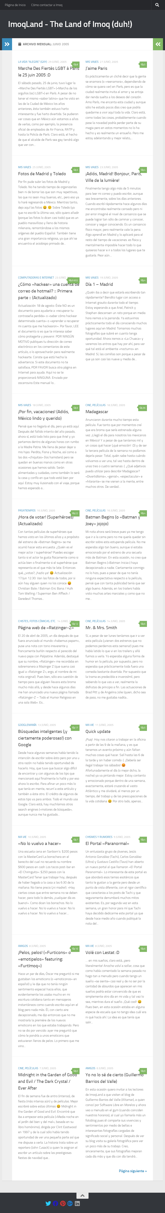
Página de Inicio (15, 5)
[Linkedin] (77, 1203)
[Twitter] (48, 1203)
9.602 (75, 280)
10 (76, 948)
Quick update (98, 731)
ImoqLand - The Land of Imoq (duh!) (70, 24)
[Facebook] (55, 1203)
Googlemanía (27, 725)
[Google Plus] (70, 1203)
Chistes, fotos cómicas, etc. (37, 621)
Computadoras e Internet (36, 277)
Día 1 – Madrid (99, 284)
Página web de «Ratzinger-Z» (46, 627)
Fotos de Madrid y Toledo (42, 173)
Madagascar (97, 411)
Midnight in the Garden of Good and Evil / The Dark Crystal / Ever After (47, 1081)
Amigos (23, 946)
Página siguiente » (133, 1171)
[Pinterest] (63, 1203)
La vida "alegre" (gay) (32, 62)
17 (76, 727)
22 (76, 513)
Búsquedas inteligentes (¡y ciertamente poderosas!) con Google (45, 738)
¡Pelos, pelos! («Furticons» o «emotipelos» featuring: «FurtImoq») (44, 959)
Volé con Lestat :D (102, 952)
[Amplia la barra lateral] (7, 44)
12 (76, 623)
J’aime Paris (96, 68)
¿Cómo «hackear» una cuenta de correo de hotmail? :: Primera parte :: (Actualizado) (48, 291)
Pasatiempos (27, 510)
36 (144, 407)
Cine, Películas (96, 405)
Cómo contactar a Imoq (46, 5)
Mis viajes (92, 62)
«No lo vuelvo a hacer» (39, 843)
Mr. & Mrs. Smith (101, 627)
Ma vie (90, 725)
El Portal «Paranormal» (107, 843)
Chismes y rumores (99, 837)
